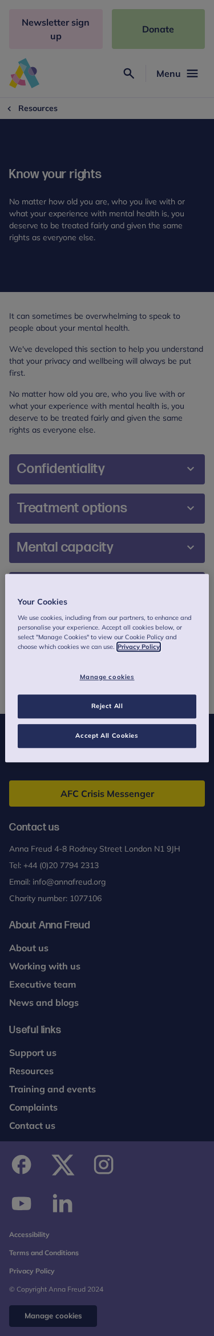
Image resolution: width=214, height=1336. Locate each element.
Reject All (107, 706)
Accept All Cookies (106, 735)
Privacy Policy (139, 647)
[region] (106, 668)
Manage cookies (107, 677)
